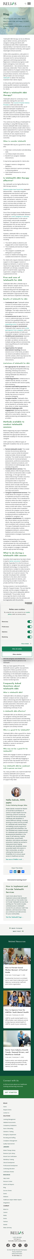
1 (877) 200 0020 (17, 1237)
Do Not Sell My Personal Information (17, 1250)
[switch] (29, 626)
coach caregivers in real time (20, 216)
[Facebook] (11, 871)
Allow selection (17, 654)
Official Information (17, 1253)
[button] (29, 3)
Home (5, 1106)
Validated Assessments (9, 1122)
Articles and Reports (8, 1184)
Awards (5, 1224)
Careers (5, 1212)
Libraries (6, 1147)
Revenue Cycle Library (9, 1153)
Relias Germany (7, 1227)
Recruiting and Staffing (9, 1137)
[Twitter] (19, 871)
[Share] (23, 871)
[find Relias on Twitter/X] (20, 1245)
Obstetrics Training (8, 1131)
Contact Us (6, 1113)
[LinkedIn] (15, 871)
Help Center (6, 1178)
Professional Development (10, 1165)
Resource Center (7, 1181)
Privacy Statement (17, 1251)
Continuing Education (9, 1168)
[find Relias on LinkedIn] (14, 1245)
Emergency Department (9, 1134)
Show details (25, 643)
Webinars (5, 1196)
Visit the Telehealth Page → (14, 917)
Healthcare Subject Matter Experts (12, 1199)
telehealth (6, 78)
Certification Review (8, 1171)
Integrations (6, 1202)
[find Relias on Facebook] (8, 1245)
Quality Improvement (9, 1144)
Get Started (11, 1092)
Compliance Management (10, 1140)
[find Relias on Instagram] (26, 1245)
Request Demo (7, 1109)
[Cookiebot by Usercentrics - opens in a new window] (25, 603)
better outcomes (14, 561)
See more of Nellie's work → (15, 859)
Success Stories (7, 1190)
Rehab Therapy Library (9, 1150)
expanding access (10, 324)
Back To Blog (17, 928)
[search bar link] (26, 4)
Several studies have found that (13, 189)
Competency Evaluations (10, 1125)
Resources (6, 1175)
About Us (5, 1209)
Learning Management (9, 1119)
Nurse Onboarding (8, 1128)
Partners (5, 1221)
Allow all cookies (17, 649)
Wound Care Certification (10, 1156)
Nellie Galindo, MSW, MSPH (13, 26)
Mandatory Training (8, 1159)
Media (5, 1215)
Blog (4, 1187)
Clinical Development (9, 1162)
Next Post (17, 931)
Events (5, 1193)
